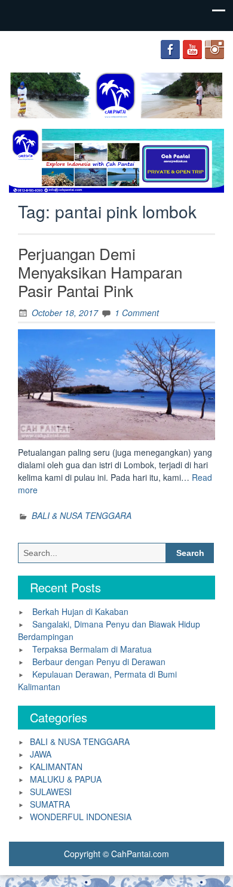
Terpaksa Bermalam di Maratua (92, 649)
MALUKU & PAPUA (66, 779)
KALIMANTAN (56, 766)
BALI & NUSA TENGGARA (81, 515)
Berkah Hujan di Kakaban (80, 611)
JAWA (40, 754)
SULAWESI (51, 792)
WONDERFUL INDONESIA (80, 817)
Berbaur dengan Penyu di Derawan (98, 661)
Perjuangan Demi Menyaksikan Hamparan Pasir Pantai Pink (100, 271)
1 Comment (137, 313)
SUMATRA (50, 804)
